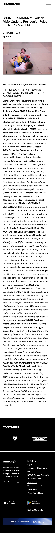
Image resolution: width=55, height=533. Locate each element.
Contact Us (32, 482)
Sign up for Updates (36, 486)
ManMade (38, 510)
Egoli (30, 465)
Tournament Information (38, 468)
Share (8, 37)
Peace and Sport (34, 479)
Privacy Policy (33, 489)
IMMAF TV (32, 461)
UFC (29, 472)
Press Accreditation (36, 493)
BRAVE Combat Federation (39, 475)
